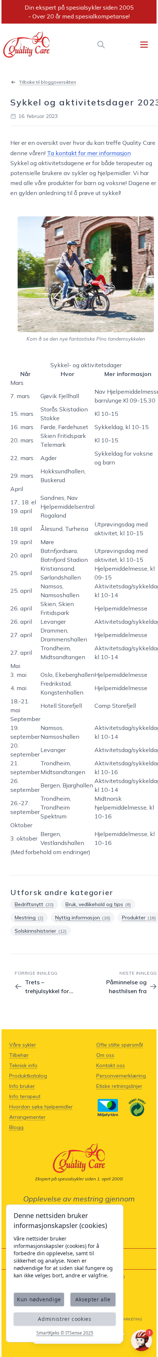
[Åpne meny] (144, 44)
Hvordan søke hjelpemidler (41, 1106)
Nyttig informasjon (82, 917)
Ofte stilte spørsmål (119, 1044)
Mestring (29, 917)
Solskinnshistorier (41, 931)
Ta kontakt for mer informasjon (89, 153)
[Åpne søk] (101, 44)
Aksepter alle (92, 1299)
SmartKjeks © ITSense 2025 (64, 1333)
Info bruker (22, 1086)
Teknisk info (23, 1065)
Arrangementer (27, 1117)
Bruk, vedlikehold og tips (98, 904)
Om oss (105, 1055)
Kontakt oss (110, 1065)
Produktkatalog (28, 1075)
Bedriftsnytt (34, 904)
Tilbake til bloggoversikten (47, 82)
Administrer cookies (64, 1318)
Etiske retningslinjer (119, 1086)
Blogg (16, 1127)
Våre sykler (22, 1044)
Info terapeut (24, 1096)
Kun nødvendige (39, 1299)
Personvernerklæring (121, 1075)
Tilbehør (19, 1055)
